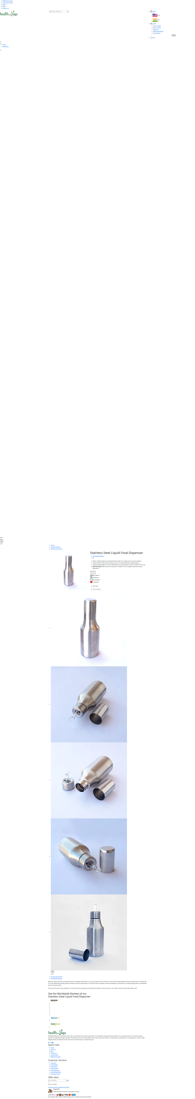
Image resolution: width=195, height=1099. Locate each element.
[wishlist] (91, 580)
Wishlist (156, 29)
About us (53, 1049)
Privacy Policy (54, 1055)
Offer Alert (53, 1077)
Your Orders (157, 27)
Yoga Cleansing (55, 1070)
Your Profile (157, 26)
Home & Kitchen (55, 547)
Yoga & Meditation (56, 1072)
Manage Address (158, 31)
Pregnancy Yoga (55, 1074)
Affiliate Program (7, 1)
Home (4, 44)
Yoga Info (53, 1063)
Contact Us (5, 8)
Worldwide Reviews (98, 556)
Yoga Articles (54, 1068)
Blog (3, 4)
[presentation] (1, 541)
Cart (154, 37)
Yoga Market (54, 1065)
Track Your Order (7, 3)
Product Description (56, 977)
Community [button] (54, 1066)
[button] (153, 11)
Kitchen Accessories (56, 549)
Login (154, 23)
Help (3, 6)
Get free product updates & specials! (58, 1087)
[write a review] (93, 558)
